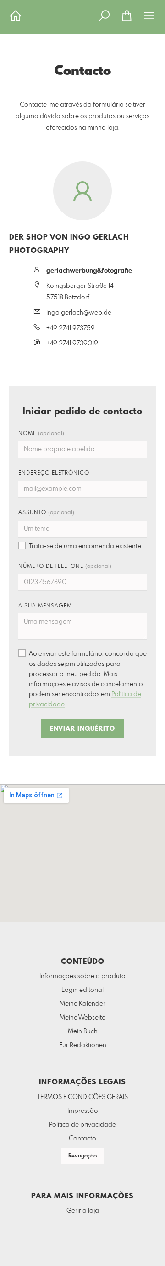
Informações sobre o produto (82, 976)
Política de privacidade (82, 1125)
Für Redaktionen (82, 1045)
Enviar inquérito (82, 729)
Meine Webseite (82, 1017)
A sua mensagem (45, 606)
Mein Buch (83, 1031)
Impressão (82, 1111)
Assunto (46, 513)
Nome (41, 433)
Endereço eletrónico (53, 473)
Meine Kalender (82, 1004)
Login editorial (82, 990)
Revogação (82, 1156)
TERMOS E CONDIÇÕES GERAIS (82, 1097)
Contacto (82, 1138)
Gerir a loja (82, 1211)
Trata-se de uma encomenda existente (85, 546)
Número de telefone (64, 566)
